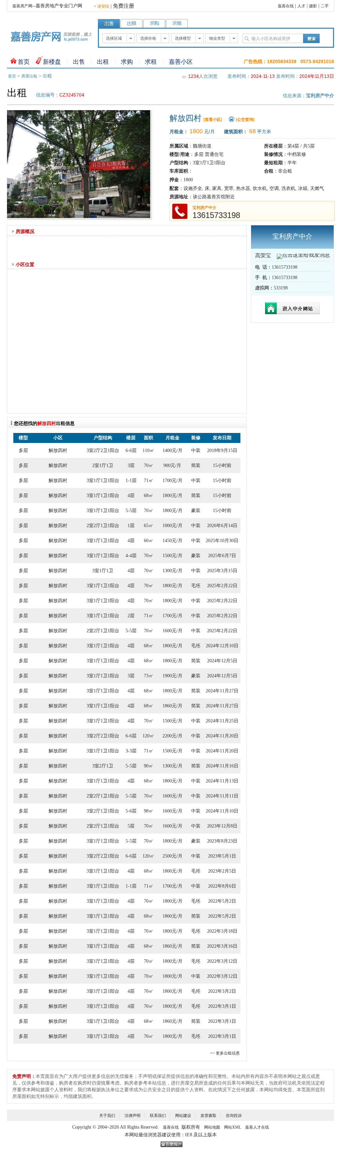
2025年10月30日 (222, 540)
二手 (325, 6)
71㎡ (148, 480)
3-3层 (131, 750)
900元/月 (172, 465)
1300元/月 (172, 570)
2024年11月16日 (222, 765)
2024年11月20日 (222, 735)
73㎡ (148, 675)
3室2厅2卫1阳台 (103, 450)
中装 (195, 450)
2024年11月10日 (222, 810)
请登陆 (101, 6)
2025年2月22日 (222, 585)
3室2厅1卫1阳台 (103, 810)
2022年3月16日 (222, 946)
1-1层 (131, 480)
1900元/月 (172, 675)
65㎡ (148, 525)
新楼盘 (52, 61)
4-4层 (131, 555)
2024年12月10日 (222, 645)
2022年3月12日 (222, 961)
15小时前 (222, 465)
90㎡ (148, 765)
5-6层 (131, 810)
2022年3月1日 (222, 1006)
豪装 (195, 510)
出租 (103, 61)
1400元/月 (172, 450)
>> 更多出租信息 (225, 1053)
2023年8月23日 (222, 841)
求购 (127, 61)
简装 (195, 465)
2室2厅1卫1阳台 (103, 525)
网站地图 (212, 1127)
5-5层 (131, 510)
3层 (131, 465)
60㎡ (148, 540)
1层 (131, 525)
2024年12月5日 (222, 660)
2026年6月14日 (222, 525)
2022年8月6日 (222, 886)
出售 (79, 61)
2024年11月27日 (222, 690)
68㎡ (148, 495)
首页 (24, 61)
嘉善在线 (286, 6)
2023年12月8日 (222, 826)
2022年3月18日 (222, 931)
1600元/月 (172, 630)
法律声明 (133, 1115)
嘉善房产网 (22, 6)
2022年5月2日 (222, 901)
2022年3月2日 (222, 991)
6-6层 (131, 450)
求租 (151, 61)
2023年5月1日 (222, 856)
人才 (301, 6)
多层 (23, 450)
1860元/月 (172, 705)
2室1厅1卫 (102, 465)
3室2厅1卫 (102, 765)
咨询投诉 (234, 1115)
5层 (131, 826)
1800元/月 (172, 495)
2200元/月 (172, 735)
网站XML (232, 1127)
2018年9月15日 (222, 450)
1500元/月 (172, 555)
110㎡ (148, 450)
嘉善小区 (181, 61)
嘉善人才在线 (257, 1127)
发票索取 (208, 1115)
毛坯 (195, 585)
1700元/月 (172, 480)
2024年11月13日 (222, 780)
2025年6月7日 (222, 555)
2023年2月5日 (222, 871)
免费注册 (123, 6)
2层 (131, 615)
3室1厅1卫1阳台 (103, 480)
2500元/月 (172, 856)
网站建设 (183, 1115)
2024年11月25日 (222, 720)
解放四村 (58, 450)
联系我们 (158, 1115)
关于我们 (107, 1115)
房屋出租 (29, 76)
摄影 (313, 6)
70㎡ (148, 465)
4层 (131, 495)
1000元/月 (172, 525)
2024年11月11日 (222, 795)
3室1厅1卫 (102, 570)
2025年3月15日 (222, 570)
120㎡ (148, 735)
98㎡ (148, 810)
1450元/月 (172, 540)
